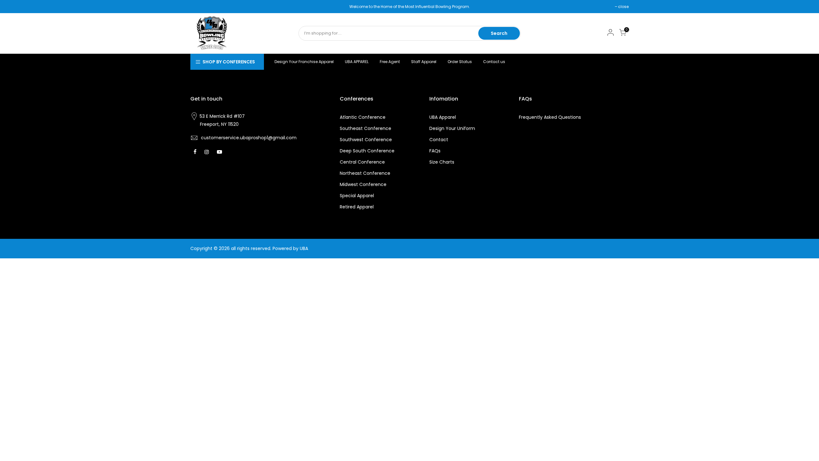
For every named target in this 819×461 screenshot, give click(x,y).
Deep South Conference (367, 151)
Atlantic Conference (363, 117)
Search (499, 33)
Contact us (494, 61)
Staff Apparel (423, 61)
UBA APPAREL (357, 61)
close (199, 6)
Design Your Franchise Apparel (304, 61)
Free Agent (390, 61)
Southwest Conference (366, 139)
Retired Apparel (357, 207)
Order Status (460, 61)
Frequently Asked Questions (550, 117)
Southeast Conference (365, 128)
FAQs (435, 151)
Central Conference (362, 162)
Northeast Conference (365, 173)
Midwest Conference (363, 184)
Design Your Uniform (452, 128)
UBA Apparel (442, 117)
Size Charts (441, 162)
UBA (304, 248)
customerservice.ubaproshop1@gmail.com (249, 137)
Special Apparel (357, 195)
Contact (438, 139)
